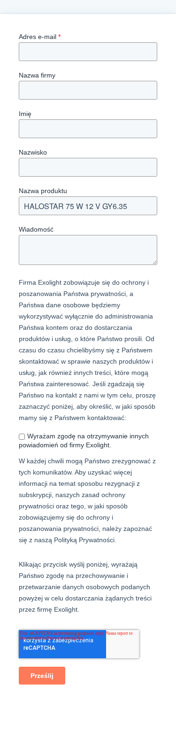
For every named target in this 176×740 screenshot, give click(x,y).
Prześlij (42, 675)
